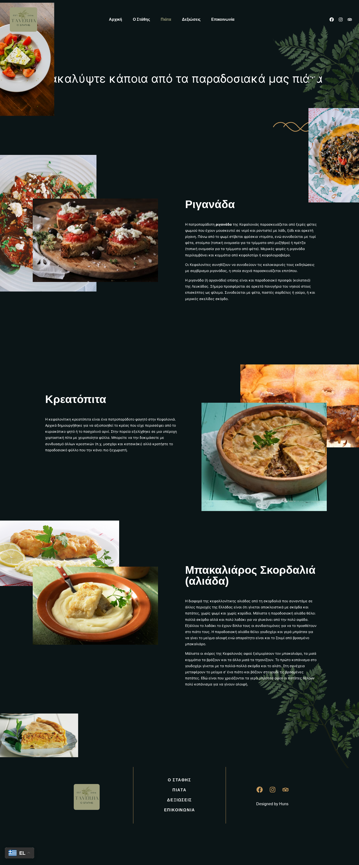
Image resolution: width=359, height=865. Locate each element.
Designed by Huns (272, 804)
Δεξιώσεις (191, 19)
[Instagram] (340, 19)
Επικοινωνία (222, 19)
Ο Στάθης (141, 19)
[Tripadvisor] (349, 19)
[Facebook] (331, 19)
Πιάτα (166, 19)
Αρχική (115, 19)
